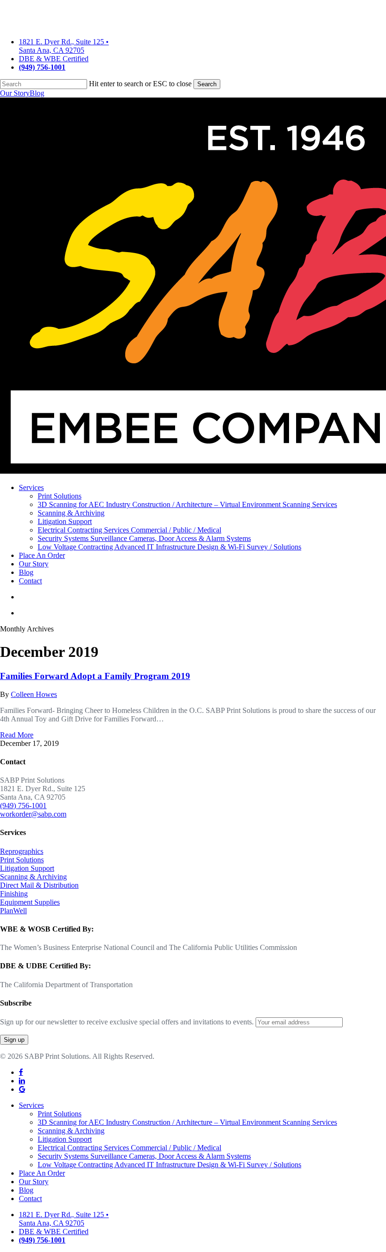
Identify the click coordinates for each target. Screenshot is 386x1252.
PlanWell (13, 911)
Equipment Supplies (30, 902)
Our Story (15, 93)
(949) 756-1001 (23, 806)
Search (207, 84)
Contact (30, 1199)
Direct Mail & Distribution (39, 885)
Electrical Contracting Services (129, 1148)
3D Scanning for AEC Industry (187, 1122)
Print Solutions (22, 860)
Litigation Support (27, 868)
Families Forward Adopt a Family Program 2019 (95, 676)
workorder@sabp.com (33, 814)
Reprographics (21, 851)
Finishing (14, 894)
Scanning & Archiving (33, 877)
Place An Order (42, 1173)
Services (31, 1105)
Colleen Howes (34, 694)
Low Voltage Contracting (169, 1165)
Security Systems (144, 1156)
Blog (37, 93)
